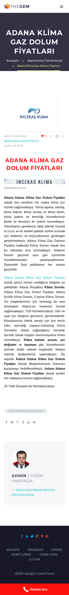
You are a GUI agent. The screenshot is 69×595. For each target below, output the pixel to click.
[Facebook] (6, 422)
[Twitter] (12, 422)
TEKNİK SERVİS (48, 554)
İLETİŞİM (34, 559)
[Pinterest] (17, 422)
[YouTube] (46, 536)
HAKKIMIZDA (35, 549)
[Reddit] (34, 422)
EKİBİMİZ (56, 549)
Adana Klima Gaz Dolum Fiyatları (26, 411)
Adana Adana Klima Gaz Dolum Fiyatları (34, 277)
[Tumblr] (23, 422)
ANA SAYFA (13, 549)
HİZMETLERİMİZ (21, 554)
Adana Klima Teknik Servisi (21, 141)
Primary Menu (61, 7)
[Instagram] (37, 536)
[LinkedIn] (28, 422)
